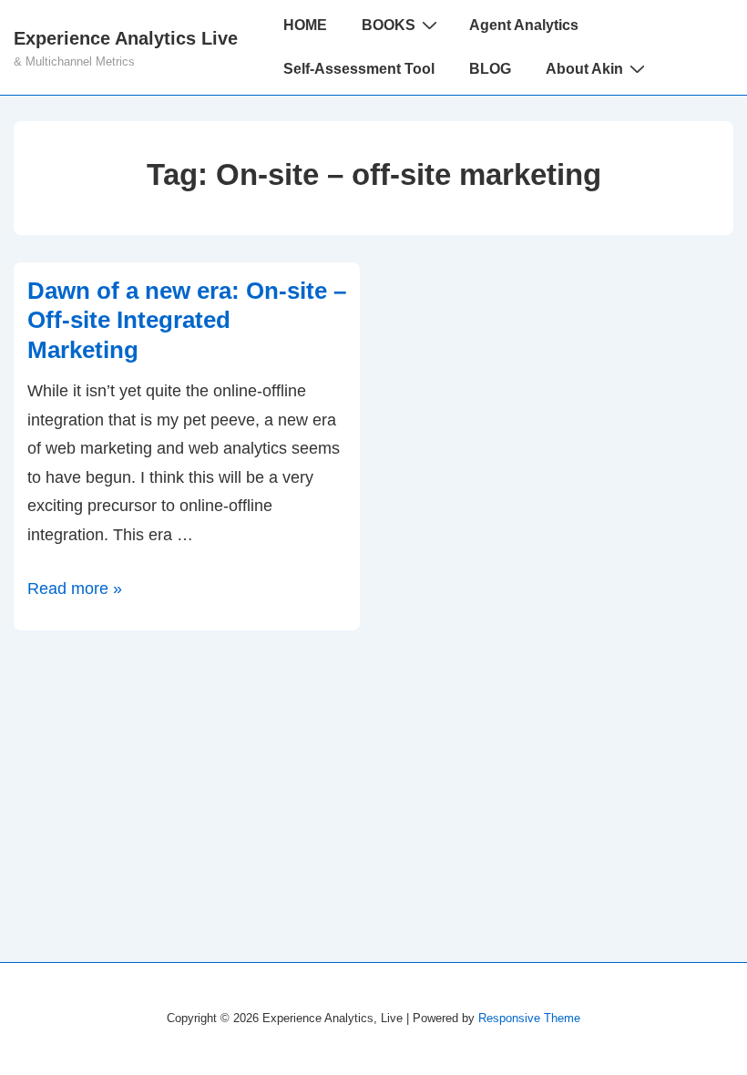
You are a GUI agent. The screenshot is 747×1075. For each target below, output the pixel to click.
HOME (305, 25)
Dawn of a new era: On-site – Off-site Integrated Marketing (186, 320)
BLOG (490, 69)
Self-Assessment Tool (359, 69)
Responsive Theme (529, 1018)
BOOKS (388, 25)
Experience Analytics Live (126, 38)
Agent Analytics (523, 25)
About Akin (584, 69)
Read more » (74, 588)
